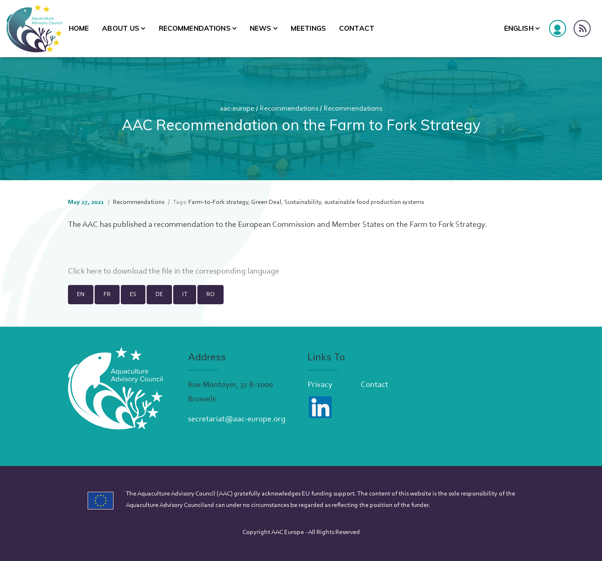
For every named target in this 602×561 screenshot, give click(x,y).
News (261, 28)
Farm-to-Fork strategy (218, 202)
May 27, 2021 (86, 202)
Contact (356, 28)
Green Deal (266, 202)
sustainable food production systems (374, 202)
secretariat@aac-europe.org (236, 419)
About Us (120, 28)
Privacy (320, 385)
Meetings (308, 28)
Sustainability (302, 202)
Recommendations (195, 28)
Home (79, 28)
